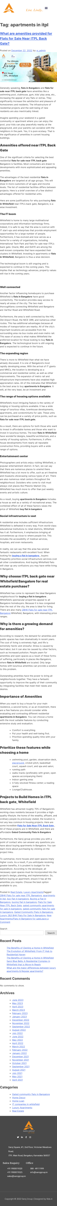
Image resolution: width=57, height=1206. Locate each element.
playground (18, 762)
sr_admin (41, 50)
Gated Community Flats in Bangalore (33, 912)
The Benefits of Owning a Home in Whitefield (30, 947)
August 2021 (18, 1069)
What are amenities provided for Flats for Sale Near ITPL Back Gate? (26, 38)
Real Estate (16, 892)
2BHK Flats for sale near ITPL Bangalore (21, 895)
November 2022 (20, 1023)
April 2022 (17, 1043)
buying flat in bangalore (24, 902)
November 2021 (20, 1059)
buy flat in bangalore (18, 898)
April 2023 (17, 1006)
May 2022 (17, 1040)
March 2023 (18, 1010)
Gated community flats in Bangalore (31, 1094)
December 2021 (20, 1056)
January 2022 (19, 1053)
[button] (46, 8)
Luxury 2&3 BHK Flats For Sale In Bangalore (23, 915)
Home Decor (18, 1097)
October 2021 (19, 1063)
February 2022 (20, 1049)
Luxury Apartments (33, 892)
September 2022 (21, 1026)
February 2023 (20, 1013)
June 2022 (17, 1036)
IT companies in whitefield (26, 1104)
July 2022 (17, 1033)
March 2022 (18, 1046)
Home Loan (18, 1101)
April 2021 (17, 1079)
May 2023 (17, 1003)
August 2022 (19, 1030)
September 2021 (20, 1066)
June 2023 (17, 1000)
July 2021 (17, 1073)
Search (3, 928)
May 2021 (17, 1076)
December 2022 (20, 1020)
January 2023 (19, 1016)
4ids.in (49, 1199)
